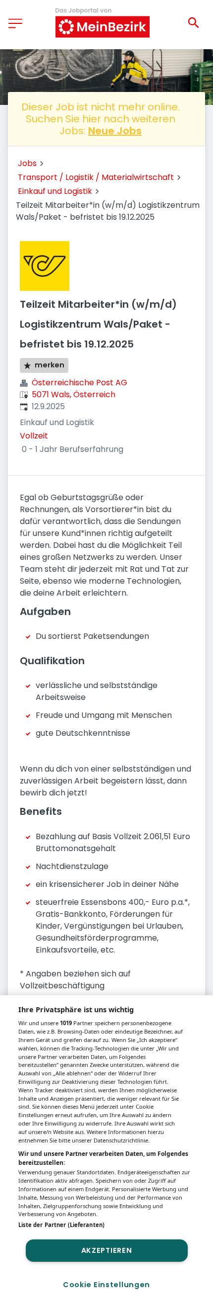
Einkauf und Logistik (55, 191)
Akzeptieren (106, 1250)
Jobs (27, 163)
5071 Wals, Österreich (73, 394)
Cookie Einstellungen (106, 1285)
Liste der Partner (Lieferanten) (61, 1224)
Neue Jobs (115, 131)
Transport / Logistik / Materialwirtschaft (96, 177)
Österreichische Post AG (79, 382)
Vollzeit (34, 435)
